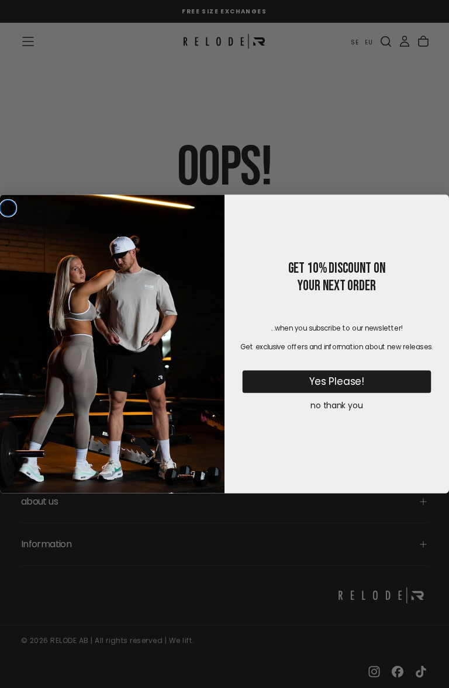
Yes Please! (336, 381)
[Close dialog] (8, 208)
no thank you (336, 405)
